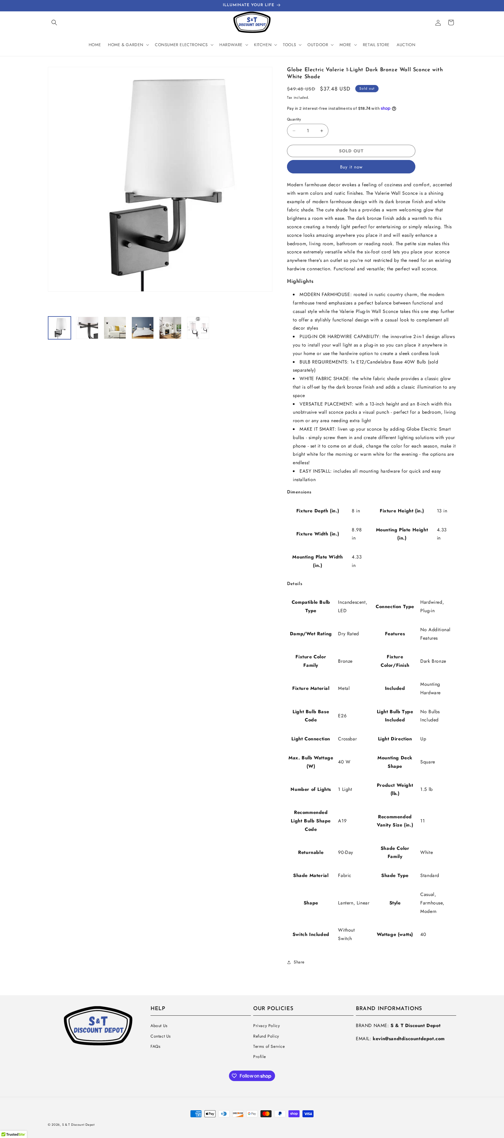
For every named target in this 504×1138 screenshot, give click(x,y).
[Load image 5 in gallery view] (170, 328)
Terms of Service (269, 1046)
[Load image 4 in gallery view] (143, 328)
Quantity (294, 119)
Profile (259, 1056)
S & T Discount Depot (78, 1124)
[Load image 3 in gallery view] (115, 328)
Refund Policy (266, 1036)
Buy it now (351, 167)
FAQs (155, 1046)
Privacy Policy (266, 1026)
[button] (54, 22)
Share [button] (299, 962)
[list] (160, 188)
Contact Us (160, 1036)
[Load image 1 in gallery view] (59, 328)
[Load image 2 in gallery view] (87, 328)
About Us (159, 1026)
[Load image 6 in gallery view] (198, 328)
